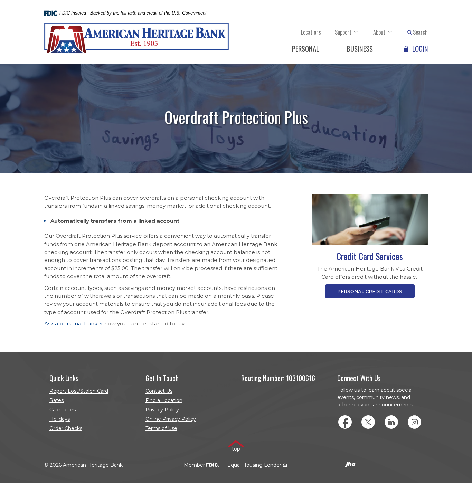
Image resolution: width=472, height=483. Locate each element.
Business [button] (360, 48)
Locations (311, 32)
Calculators (62, 410)
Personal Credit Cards (369, 291)
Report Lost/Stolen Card (78, 391)
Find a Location (163, 400)
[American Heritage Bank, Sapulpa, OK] (136, 38)
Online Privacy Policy (170, 419)
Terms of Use (161, 428)
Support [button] (343, 32)
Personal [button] (305, 48)
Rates (56, 400)
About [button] (379, 32)
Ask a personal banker (73, 323)
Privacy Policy (162, 410)
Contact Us (158, 391)
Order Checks (80, 429)
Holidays (59, 419)
